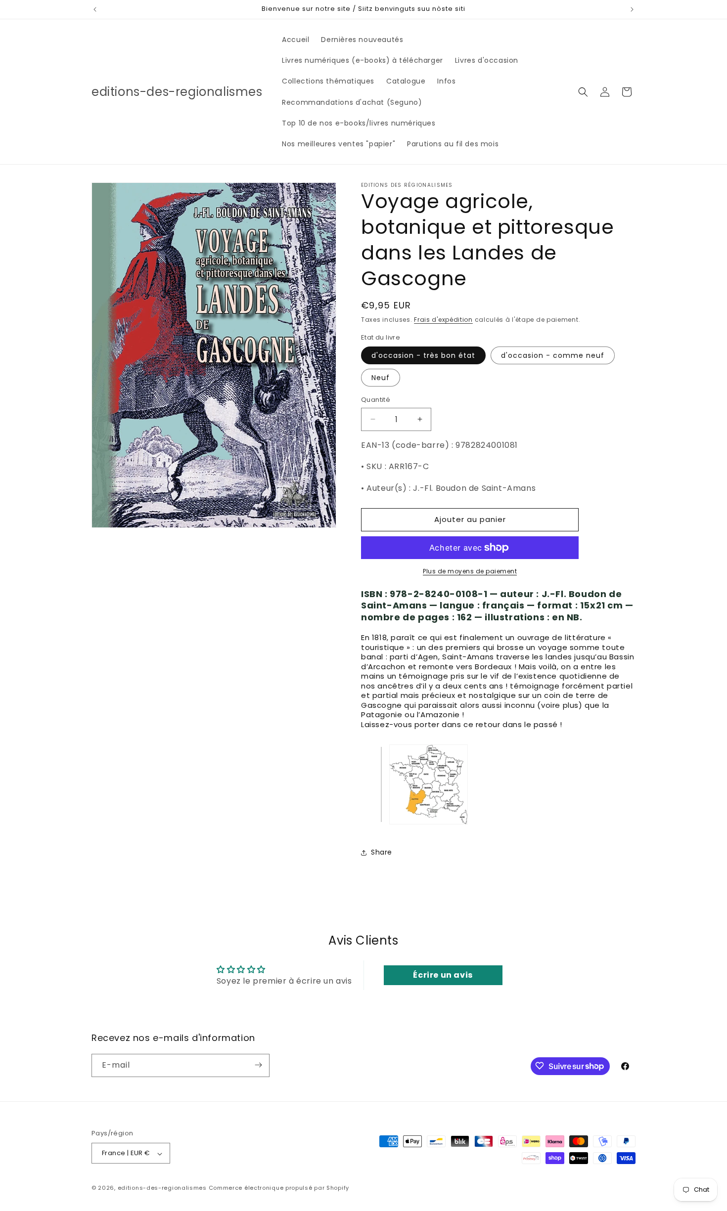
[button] (583, 92)
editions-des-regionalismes (162, 1188)
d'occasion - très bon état (423, 355)
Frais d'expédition (443, 319)
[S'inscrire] (258, 1065)
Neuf (380, 378)
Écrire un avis (442, 975)
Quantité (375, 399)
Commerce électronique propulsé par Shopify (279, 1188)
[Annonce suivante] (632, 9)
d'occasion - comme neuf (552, 355)
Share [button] (381, 852)
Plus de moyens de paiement (470, 571)
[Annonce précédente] (95, 9)
